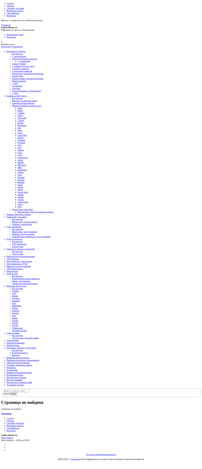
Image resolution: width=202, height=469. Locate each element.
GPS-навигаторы (15, 269)
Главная (10, 3)
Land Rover (23, 157)
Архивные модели (15, 385)
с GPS (15, 83)
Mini (20, 167)
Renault (21, 182)
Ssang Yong (23, 192)
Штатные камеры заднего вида (26, 106)
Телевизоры (12, 370)
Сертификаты (13, 13)
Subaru (21, 195)
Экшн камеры (13, 333)
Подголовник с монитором (19, 261)
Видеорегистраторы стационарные (23, 360)
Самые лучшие (19, 64)
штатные (16, 88)
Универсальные (19, 330)
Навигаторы (12, 271)
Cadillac (21, 113)
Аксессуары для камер (22, 209)
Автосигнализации (16, 343)
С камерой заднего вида (23, 66)
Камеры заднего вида (17, 96)
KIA (20, 145)
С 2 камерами (24, 61)
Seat (14, 316)
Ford (20, 130)
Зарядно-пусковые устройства (21, 249)
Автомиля (6, 25)
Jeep (19, 148)
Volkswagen (23, 202)
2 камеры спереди (20, 69)
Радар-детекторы (14, 239)
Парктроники (13, 345)
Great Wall (22, 135)
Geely (20, 133)
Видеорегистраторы (16, 51)
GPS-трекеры (13, 259)
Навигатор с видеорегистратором (28, 73)
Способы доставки (15, 8)
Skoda (20, 187)
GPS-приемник (19, 244)
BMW (20, 111)
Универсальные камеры (23, 103)
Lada (20, 155)
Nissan (20, 172)
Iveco (20, 153)
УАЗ (19, 207)
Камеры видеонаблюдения (19, 372)
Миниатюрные (19, 81)
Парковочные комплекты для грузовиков (31, 237)
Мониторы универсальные (24, 222)
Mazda (20, 162)
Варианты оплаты (15, 11)
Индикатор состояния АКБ (19, 382)
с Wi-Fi (15, 93)
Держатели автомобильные (25, 283)
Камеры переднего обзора (19, 214)
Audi (20, 108)
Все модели (17, 54)
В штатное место (20, 353)
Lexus (20, 160)
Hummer (21, 140)
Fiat (19, 128)
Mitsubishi (22, 170)
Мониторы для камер (17, 217)
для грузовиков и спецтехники (26, 91)
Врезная (16, 355)
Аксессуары (17, 76)
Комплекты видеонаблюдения (21, 256)
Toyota (21, 199)
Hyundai (21, 143)
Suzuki (21, 197)
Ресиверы (11, 367)
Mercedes (22, 165)
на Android (17, 86)
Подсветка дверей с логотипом (21, 348)
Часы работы (7, 438)
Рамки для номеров (21, 281)
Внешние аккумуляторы (18, 358)
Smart (20, 190)
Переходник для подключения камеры (35, 212)
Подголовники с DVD (17, 264)
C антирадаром (19, 56)
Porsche (21, 180)
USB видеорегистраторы (18, 363)
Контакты (11, 16)
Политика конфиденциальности (101, 454)
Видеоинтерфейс (15, 380)
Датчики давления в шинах (19, 365)
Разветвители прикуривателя (25, 279)
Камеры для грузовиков (23, 234)
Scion (20, 185)
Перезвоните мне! (15, 34)
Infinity (21, 150)
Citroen (21, 120)
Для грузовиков (14, 227)
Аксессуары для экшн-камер (25, 338)
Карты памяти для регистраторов (27, 78)
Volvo (20, 204)
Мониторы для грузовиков (24, 232)
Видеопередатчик (15, 375)
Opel (20, 175)
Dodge (20, 123)
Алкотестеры (13, 340)
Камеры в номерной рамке (24, 101)
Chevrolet (22, 118)
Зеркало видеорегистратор (24, 59)
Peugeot (21, 177)
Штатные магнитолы (16, 286)
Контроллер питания (16, 377)
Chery (20, 115)
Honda (20, 138)
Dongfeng (22, 125)
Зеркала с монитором (22, 224)
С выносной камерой (22, 71)
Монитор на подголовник (19, 266)
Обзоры (10, 6)
